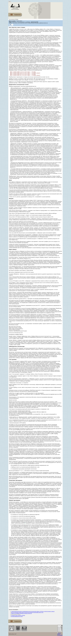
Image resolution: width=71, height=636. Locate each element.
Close (10, 1)
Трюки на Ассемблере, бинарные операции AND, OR (21, 613)
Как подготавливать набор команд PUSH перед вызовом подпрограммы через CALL (27, 612)
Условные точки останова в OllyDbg (18, 615)
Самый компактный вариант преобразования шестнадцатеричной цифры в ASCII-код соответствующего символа (32, 611)
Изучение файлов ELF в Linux (17, 616)
